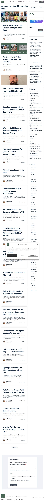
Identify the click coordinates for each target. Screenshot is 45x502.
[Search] (30, 1)
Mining (31, 141)
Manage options (33, 255)
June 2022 (33, 278)
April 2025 (33, 202)
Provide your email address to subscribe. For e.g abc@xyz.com (20, 470)
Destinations (32, 108)
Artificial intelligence (33, 95)
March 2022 (33, 285)
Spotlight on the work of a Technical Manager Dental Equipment (13, 109)
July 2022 (32, 276)
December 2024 (34, 211)
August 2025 (33, 193)
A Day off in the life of (33, 93)
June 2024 (33, 223)
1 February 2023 (9, 382)
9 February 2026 (9, 70)
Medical (31, 139)
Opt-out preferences (17, 257)
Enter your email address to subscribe (17, 464)
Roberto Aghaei (8, 98)
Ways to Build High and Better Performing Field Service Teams (12, 130)
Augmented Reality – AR (34, 96)
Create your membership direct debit (36, 21)
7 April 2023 (8, 323)
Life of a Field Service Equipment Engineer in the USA (13, 429)
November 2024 (34, 213)
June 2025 (33, 197)
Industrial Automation (33, 128)
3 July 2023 (8, 202)
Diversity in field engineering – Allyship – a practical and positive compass (36, 78)
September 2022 (34, 271)
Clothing (31, 105)
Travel (31, 156)
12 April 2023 (8, 302)
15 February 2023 (9, 342)
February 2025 (33, 206)
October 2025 (33, 188)
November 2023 (34, 239)
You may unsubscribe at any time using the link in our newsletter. (20, 480)
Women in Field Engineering (34, 158)
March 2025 (33, 204)
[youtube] (41, 497)
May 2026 (32, 172)
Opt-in (11, 473)
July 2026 (32, 169)
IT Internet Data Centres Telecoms (36, 130)
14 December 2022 (9, 419)
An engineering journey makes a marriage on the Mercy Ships (36, 82)
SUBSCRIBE (13, 485)
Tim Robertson (32, 65)
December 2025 (34, 183)
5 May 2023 (8, 265)
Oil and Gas (32, 143)
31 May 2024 (8, 141)
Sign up (41, 1)
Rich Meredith (32, 68)
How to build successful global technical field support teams (12, 151)
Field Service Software (33, 118)
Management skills (33, 134)
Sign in (36, 1)
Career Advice (32, 102)
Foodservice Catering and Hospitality (36, 120)
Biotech (31, 100)
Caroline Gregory (9, 119)
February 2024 (33, 232)
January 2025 (33, 209)
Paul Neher (32, 81)
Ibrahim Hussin (8, 69)
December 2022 (34, 264)
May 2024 (32, 225)
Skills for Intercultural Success (35, 150)
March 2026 (33, 176)
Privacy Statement (24, 257)
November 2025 (34, 186)
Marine (31, 138)
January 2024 (33, 234)
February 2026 (33, 179)
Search (31, 27)
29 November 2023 (9, 181)
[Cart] (33, 1)
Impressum (29, 257)
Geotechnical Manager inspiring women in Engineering (12, 191)
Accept (12, 255)
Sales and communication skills (35, 146)
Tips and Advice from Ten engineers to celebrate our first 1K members (13, 312)
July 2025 (32, 195)
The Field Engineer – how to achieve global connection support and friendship (36, 73)
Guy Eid (31, 71)
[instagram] (37, 497)
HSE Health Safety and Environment (36, 125)
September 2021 (34, 290)
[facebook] (35, 497)
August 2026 (33, 167)
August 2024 (33, 218)
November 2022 (34, 267)
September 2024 (34, 216)
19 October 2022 (9, 440)
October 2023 (33, 241)
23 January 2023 (9, 401)
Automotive (32, 98)
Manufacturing (32, 136)
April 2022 (33, 283)
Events (31, 115)
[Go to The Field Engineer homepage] (2, 1)
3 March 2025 (8, 99)
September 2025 (34, 190)
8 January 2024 (8, 162)
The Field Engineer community (35, 151)
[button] (37, 244)
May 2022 (32, 280)
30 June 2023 (8, 221)
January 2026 (33, 181)
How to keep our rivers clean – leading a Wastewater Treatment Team (35, 46)
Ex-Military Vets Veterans (34, 116)
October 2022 (33, 269)
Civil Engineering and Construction (36, 103)
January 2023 (33, 262)
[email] (33, 497)
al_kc (31, 76)
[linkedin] (39, 497)
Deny (22, 255)
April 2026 (33, 174)
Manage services (10, 252)
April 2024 (33, 227)
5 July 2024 (8, 120)
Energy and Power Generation (35, 110)
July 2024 (32, 220)
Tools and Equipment (33, 153)
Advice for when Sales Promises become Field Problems (12, 59)
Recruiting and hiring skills (34, 144)
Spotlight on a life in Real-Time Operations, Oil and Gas (13, 370)
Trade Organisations (33, 155)
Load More (14, 447)
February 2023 (33, 260)
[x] (43, 497)
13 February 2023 (9, 360)
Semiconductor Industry (34, 148)
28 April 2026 (8, 39)
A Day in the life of (33, 91)
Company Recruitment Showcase (35, 107)
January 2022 (33, 287)
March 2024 (33, 230)
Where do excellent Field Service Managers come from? (13, 27)
